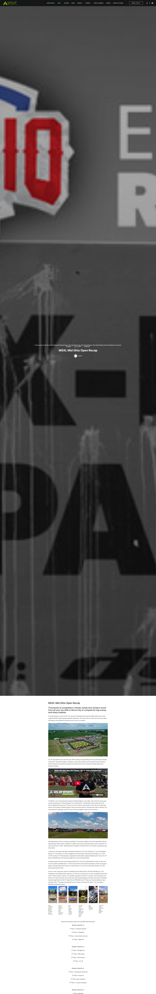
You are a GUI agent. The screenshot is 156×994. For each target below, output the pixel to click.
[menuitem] (51, 3)
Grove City (39, 345)
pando (80, 355)
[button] (147, 3)
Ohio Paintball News (86, 345)
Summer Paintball (109, 345)
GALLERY (66, 3)
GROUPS (79, 3)
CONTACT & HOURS (118, 3)
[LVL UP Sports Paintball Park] (10, 3)
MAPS (73, 3)
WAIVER (108, 3)
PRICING (88, 3)
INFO (59, 3)
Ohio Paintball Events (74, 345)
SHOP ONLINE (50, 3)
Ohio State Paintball (98, 345)
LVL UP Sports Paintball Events (59, 345)
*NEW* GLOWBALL (99, 3)
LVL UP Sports (46, 345)
